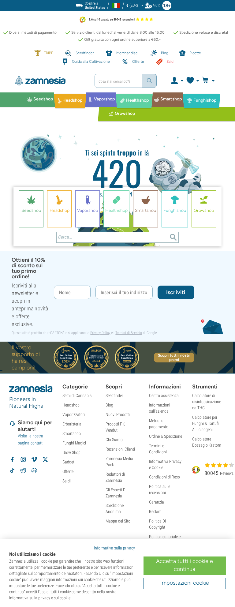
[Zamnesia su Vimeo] (34, 459)
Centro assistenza (164, 395)
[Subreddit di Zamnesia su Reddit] (23, 470)
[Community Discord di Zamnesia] (34, 470)
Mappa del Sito (118, 521)
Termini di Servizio (128, 333)
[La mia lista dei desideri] (192, 81)
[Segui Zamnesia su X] (45, 459)
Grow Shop (71, 452)
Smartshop (71, 433)
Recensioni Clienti (120, 449)
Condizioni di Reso (164, 476)
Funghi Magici (74, 442)
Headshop (71, 405)
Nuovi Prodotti (118, 414)
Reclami (155, 511)
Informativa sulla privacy (114, 547)
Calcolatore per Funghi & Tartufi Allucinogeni (205, 423)
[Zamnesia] (48, 80)
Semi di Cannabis (76, 395)
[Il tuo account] (177, 81)
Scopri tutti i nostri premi (174, 357)
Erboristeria (71, 424)
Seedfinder (114, 395)
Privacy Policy (100, 333)
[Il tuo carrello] (210, 81)
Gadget (68, 461)
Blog (109, 405)
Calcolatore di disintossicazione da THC (206, 401)
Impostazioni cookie (184, 582)
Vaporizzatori (73, 414)
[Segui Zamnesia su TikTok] (12, 470)
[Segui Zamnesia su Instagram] (23, 459)
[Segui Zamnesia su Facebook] (12, 459)
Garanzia (156, 502)
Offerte (67, 471)
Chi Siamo (114, 439)
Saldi (66, 480)
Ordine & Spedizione (165, 436)
